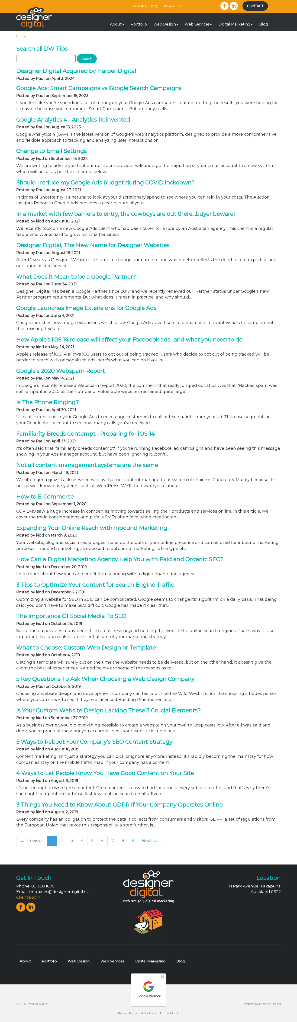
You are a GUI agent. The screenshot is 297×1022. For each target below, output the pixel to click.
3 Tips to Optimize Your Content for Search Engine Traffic (95, 584)
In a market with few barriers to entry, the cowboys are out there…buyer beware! (125, 213)
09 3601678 (172, 6)
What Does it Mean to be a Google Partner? (76, 276)
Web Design (164, 24)
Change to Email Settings (51, 151)
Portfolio (139, 24)
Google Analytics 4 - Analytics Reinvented (73, 119)
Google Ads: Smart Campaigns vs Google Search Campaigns (99, 88)
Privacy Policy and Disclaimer (138, 1013)
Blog (263, 24)
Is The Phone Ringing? (47, 402)
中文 (154, 6)
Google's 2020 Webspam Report (60, 370)
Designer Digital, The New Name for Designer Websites (93, 245)
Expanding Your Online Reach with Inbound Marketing (91, 527)
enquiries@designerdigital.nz (59, 891)
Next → (149, 840)
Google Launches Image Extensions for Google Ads (86, 308)
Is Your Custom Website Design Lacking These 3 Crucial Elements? (108, 710)
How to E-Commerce (45, 496)
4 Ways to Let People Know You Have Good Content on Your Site (105, 773)
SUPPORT (137, 6)
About (116, 24)
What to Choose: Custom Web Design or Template (86, 647)
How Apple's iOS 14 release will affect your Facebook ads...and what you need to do (129, 339)
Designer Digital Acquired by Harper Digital (76, 70)
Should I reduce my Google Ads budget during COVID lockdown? (105, 182)
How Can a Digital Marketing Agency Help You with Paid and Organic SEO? (120, 559)
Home (21, 36)
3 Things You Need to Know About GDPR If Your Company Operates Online (119, 804)
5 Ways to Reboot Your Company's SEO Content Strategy (94, 741)
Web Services (197, 24)
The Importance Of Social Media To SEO (71, 616)
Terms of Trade (169, 1013)
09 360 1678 (43, 886)
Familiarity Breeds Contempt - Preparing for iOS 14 (85, 433)
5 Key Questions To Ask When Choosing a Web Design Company (105, 678)
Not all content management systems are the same (87, 465)
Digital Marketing (234, 24)
